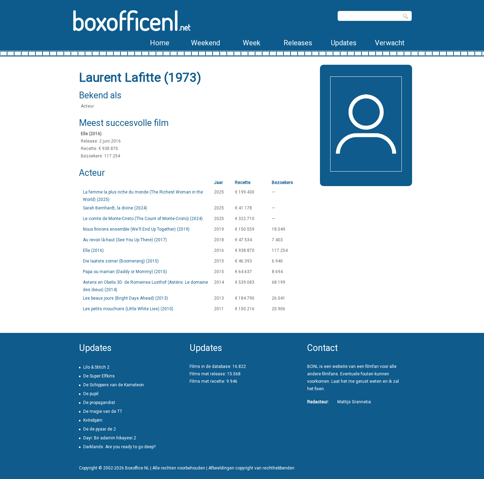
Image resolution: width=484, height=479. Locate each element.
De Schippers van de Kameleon (113, 384)
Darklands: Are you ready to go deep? (119, 446)
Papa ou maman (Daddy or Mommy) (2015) (125, 271)
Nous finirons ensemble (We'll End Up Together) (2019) (136, 229)
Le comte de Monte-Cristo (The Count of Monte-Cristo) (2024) (143, 218)
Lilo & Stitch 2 (96, 367)
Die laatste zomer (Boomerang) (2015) (121, 261)
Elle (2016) (93, 250)
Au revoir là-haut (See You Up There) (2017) (125, 239)
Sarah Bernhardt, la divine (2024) (115, 208)
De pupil (91, 393)
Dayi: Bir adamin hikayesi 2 (109, 437)
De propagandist (99, 402)
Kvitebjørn (92, 420)
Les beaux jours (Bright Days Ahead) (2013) (125, 298)
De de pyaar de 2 (99, 429)
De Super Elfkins (99, 376)
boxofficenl (131, 20)
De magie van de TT (102, 411)
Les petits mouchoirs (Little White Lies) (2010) (128, 308)
